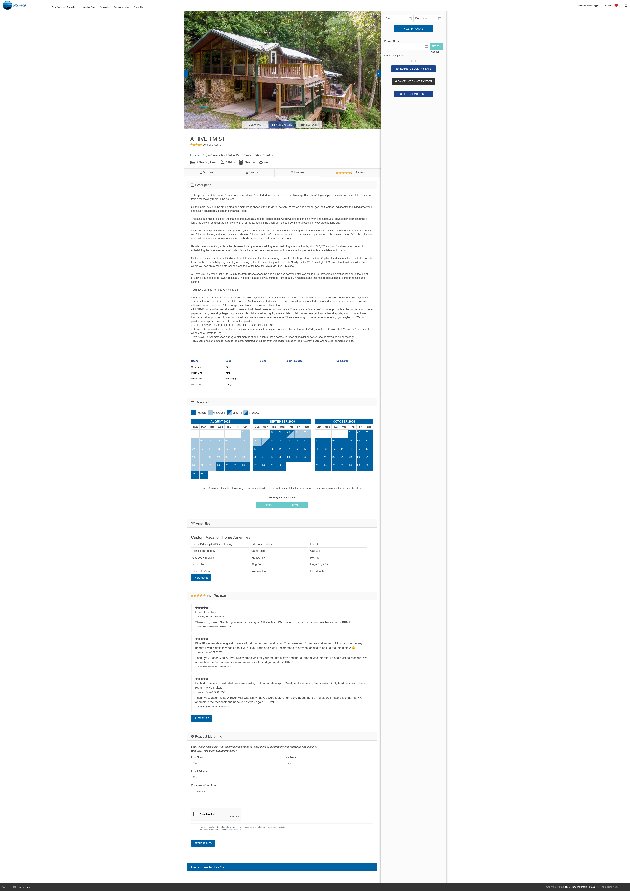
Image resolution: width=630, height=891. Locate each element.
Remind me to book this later (413, 68)
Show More (201, 718)
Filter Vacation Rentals (63, 7)
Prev (269, 505)
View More (201, 577)
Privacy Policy (235, 829)
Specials (104, 7)
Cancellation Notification (414, 81)
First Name (197, 757)
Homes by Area (87, 7)
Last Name (291, 757)
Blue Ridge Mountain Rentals (580, 886)
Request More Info (414, 94)
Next (295, 505)
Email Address (199, 771)
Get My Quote (414, 28)
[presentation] (186, 73)
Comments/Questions (203, 785)
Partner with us (121, 7)
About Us (138, 7)
